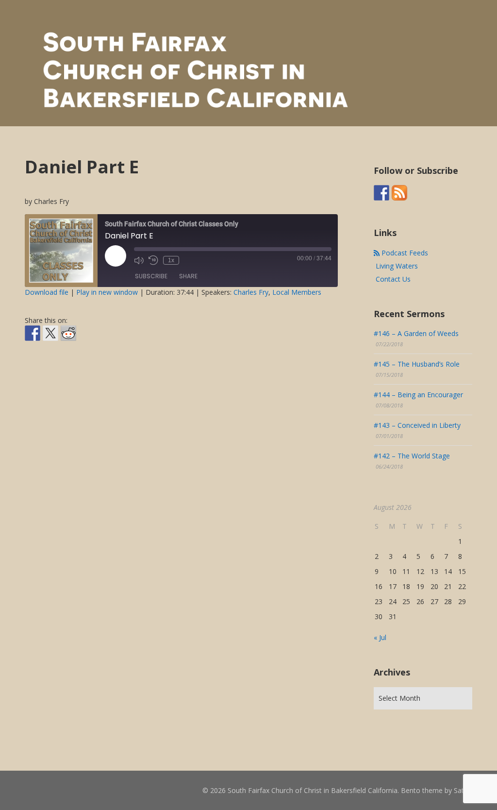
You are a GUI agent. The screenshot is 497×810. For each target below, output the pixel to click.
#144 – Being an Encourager (418, 394)
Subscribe (151, 276)
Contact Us (392, 279)
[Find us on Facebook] (381, 193)
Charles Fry (250, 292)
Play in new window (107, 292)
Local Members (296, 292)
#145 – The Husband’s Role (417, 364)
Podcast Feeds (404, 252)
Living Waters (396, 265)
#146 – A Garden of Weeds (416, 333)
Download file (46, 292)
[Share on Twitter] (50, 333)
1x (171, 260)
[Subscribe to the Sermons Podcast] (399, 193)
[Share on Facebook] (32, 333)
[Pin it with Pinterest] (86, 348)
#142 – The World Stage (412, 455)
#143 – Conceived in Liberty (417, 425)
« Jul (380, 637)
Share (188, 276)
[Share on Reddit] (68, 333)
